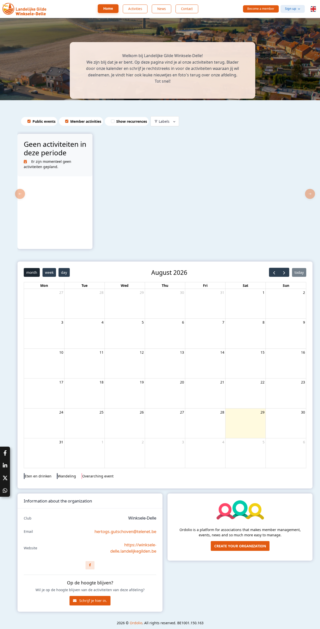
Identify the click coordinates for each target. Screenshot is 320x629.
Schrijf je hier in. (92, 600)
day (64, 272)
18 (102, 382)
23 (303, 382)
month (31, 272)
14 (222, 352)
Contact (187, 9)
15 (262, 352)
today (299, 272)
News (161, 9)
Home (108, 8)
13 (182, 352)
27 (61, 292)
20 (182, 382)
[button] (313, 9)
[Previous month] (274, 272)
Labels (164, 121)
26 (142, 412)
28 (102, 292)
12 (142, 352)
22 (262, 382)
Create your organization (240, 546)
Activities (135, 9)
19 (142, 382)
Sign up (290, 9)
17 (61, 382)
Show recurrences (131, 121)
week (49, 272)
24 (61, 412)
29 (142, 292)
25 (102, 412)
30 (182, 292)
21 (222, 382)
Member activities (85, 121)
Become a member (260, 9)
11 (102, 352)
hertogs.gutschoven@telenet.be (125, 531)
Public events (44, 121)
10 (61, 352)
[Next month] (284, 272)
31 (222, 292)
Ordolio (136, 622)
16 (303, 352)
